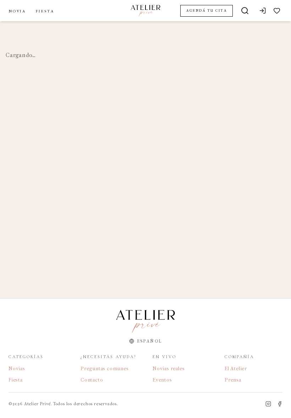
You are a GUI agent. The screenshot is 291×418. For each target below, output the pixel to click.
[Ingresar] (262, 10)
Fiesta (16, 380)
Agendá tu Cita (206, 11)
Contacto (92, 380)
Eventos (162, 380)
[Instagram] (268, 404)
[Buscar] (244, 10)
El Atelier (236, 369)
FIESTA (45, 11)
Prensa (233, 380)
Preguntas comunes (105, 369)
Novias (17, 369)
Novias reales (169, 369)
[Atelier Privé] (145, 10)
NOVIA (17, 11)
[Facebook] (279, 404)
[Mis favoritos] (276, 10)
